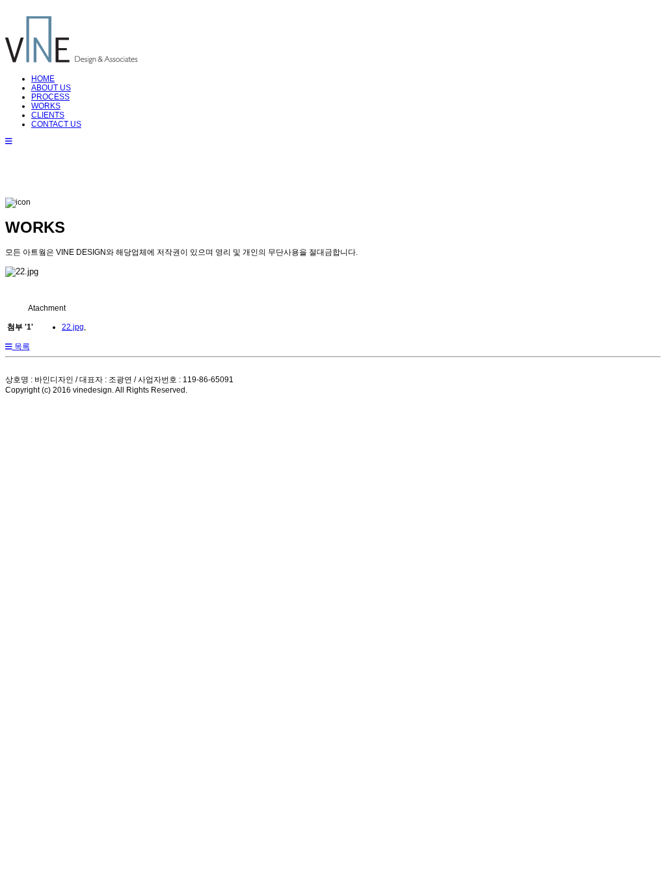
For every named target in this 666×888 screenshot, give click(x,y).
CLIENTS (47, 115)
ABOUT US (51, 87)
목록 (21, 346)
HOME (43, 78)
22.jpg (73, 327)
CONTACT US (56, 124)
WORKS (45, 106)
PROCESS (50, 96)
